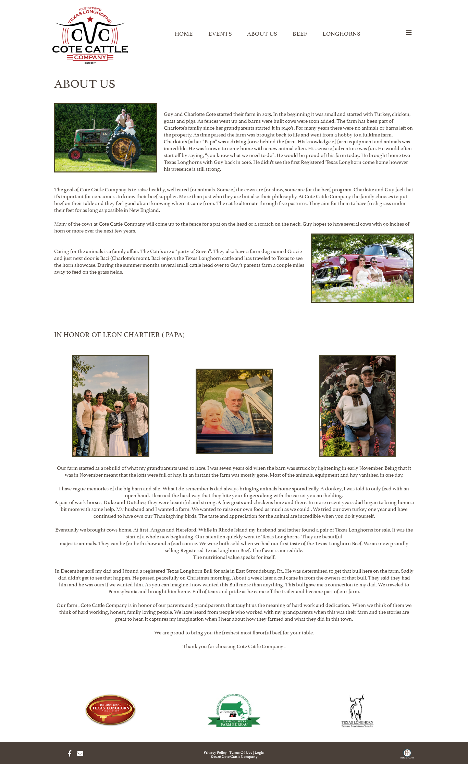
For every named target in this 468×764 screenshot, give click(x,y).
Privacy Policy (215, 752)
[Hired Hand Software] (407, 756)
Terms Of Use (240, 752)
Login (259, 752)
